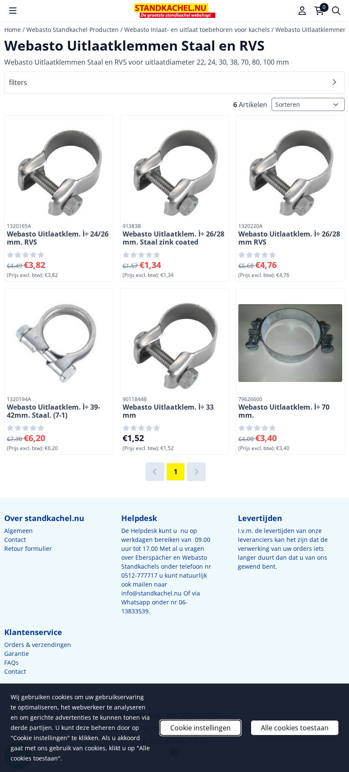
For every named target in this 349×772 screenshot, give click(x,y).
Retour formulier (28, 548)
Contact (15, 540)
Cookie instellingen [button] (200, 727)
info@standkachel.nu (151, 593)
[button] (12, 10)
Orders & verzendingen (37, 645)
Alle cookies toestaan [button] (295, 727)
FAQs (11, 662)
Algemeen (18, 531)
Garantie (16, 654)
